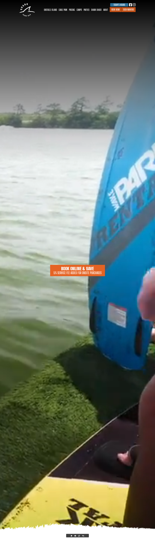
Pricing (72, 9)
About (105, 9)
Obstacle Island (50, 9)
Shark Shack (96, 9)
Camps (79, 9)
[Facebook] (130, 4)
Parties (86, 9)
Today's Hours (119, 4)
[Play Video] (71, 535)
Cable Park (63, 9)
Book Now (115, 9)
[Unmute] (83, 535)
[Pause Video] (75, 535)
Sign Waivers (128, 9)
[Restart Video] (79, 535)
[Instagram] (134, 4)
